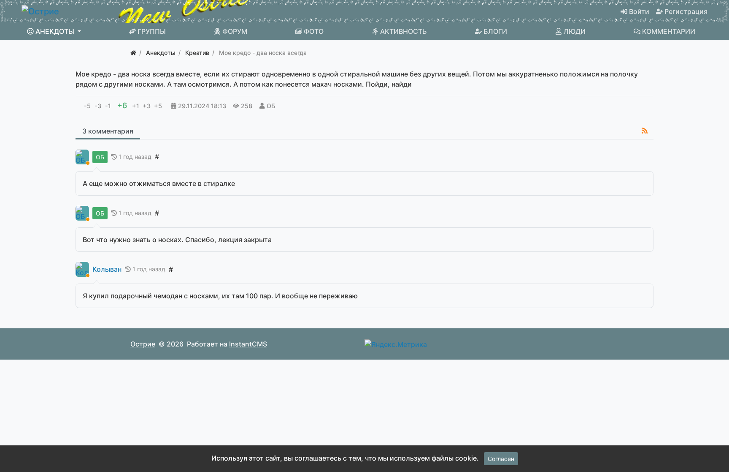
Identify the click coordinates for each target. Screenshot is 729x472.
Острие (142, 344)
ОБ (271, 105)
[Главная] (133, 52)
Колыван (107, 269)
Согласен (501, 458)
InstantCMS (248, 344)
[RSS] (644, 131)
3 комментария (107, 131)
